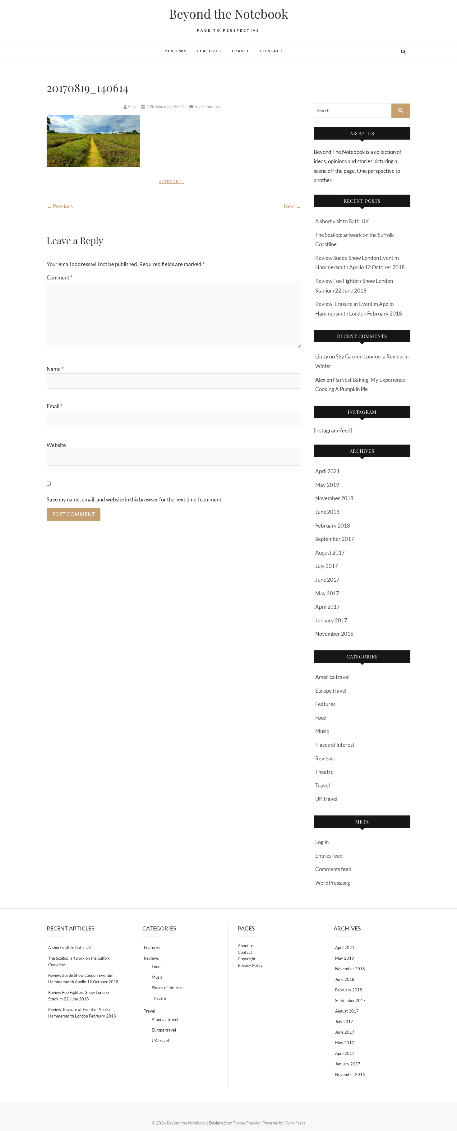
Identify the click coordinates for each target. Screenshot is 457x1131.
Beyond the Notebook (228, 13)
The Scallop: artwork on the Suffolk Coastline (79, 961)
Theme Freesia (246, 1122)
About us (246, 945)
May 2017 (327, 593)
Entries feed (329, 855)
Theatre (324, 772)
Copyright (247, 958)
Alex (132, 106)
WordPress (295, 1122)
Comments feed (333, 869)
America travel (332, 677)
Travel (240, 50)
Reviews (175, 50)
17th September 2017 (165, 106)
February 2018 (332, 525)
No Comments (207, 106)
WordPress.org (332, 882)
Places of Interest (334, 744)
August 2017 (330, 552)
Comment (59, 277)
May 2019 (327, 485)
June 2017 (327, 579)
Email (54, 406)
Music (322, 731)
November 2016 (334, 633)
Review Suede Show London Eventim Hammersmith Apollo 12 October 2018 (83, 978)
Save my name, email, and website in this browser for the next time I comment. (135, 499)
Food (321, 717)
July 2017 (326, 566)
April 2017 (327, 606)
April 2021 (327, 471)
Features (209, 50)
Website (56, 445)
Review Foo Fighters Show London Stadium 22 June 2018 (78, 995)
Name (55, 369)
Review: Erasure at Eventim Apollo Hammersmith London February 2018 (82, 1012)
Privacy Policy (250, 965)
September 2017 (334, 539)
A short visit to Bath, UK (342, 221)
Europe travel (330, 690)
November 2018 (334, 498)
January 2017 (331, 620)
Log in (322, 842)
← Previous (60, 206)
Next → (292, 206)
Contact (271, 50)
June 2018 (327, 512)
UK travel (326, 799)
